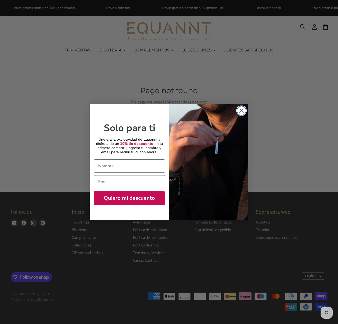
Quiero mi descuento (129, 198)
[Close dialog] (241, 110)
